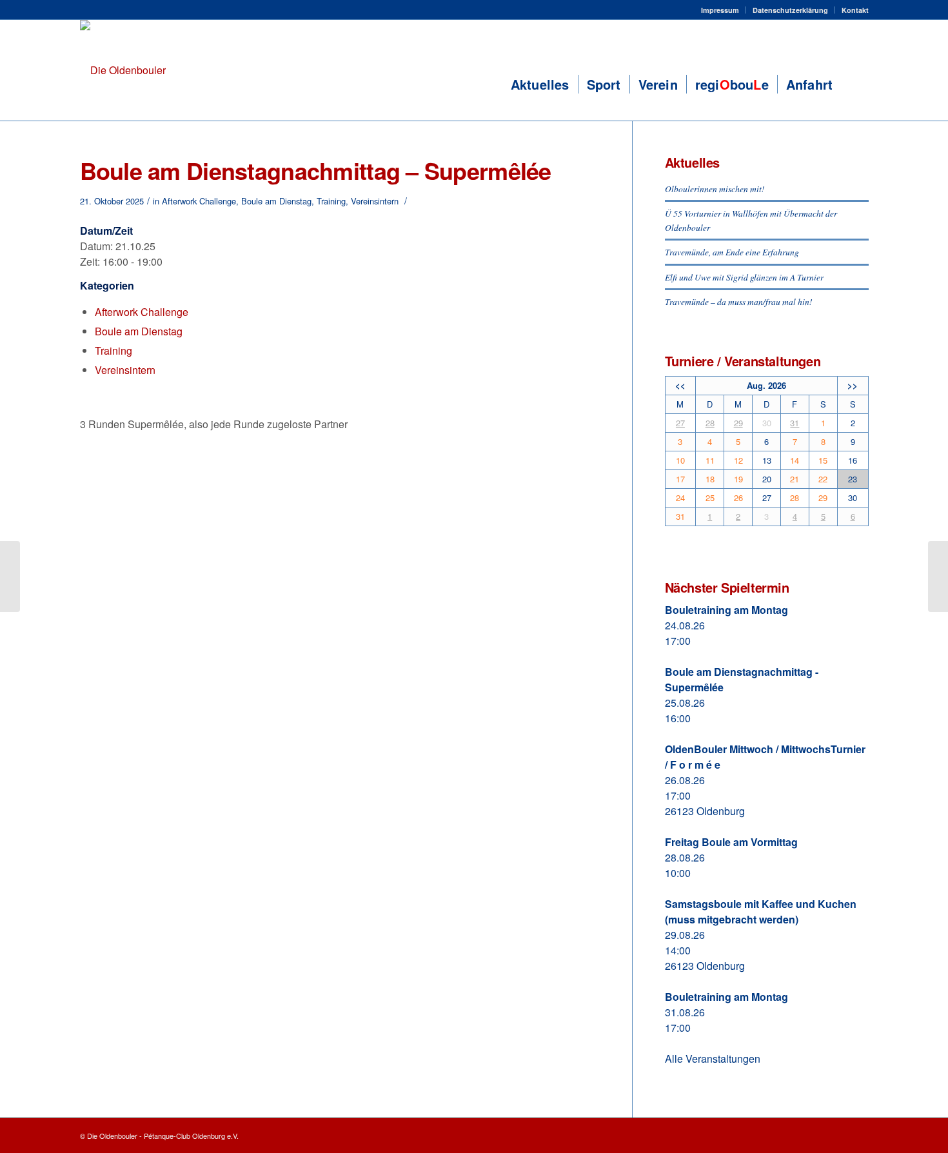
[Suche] (854, 84)
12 (738, 460)
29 (738, 423)
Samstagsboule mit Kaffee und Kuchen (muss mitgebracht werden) (760, 911)
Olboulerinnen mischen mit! (715, 188)
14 (794, 460)
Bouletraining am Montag (726, 609)
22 (822, 479)
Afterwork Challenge (199, 201)
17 (680, 479)
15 (822, 460)
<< (680, 385)
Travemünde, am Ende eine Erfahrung (732, 252)
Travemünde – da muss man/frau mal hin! (739, 301)
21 (794, 479)
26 (738, 497)
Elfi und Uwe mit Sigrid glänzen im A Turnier (744, 277)
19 (738, 479)
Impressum (720, 10)
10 (680, 460)
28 (710, 423)
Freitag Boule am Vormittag (731, 841)
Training (331, 201)
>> (852, 385)
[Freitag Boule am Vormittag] (10, 576)
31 (794, 423)
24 (680, 497)
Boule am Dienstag (276, 201)
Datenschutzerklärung (790, 10)
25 (710, 497)
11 (710, 460)
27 (680, 423)
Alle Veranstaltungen (712, 1058)
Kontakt (855, 10)
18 (710, 479)
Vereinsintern (375, 201)
